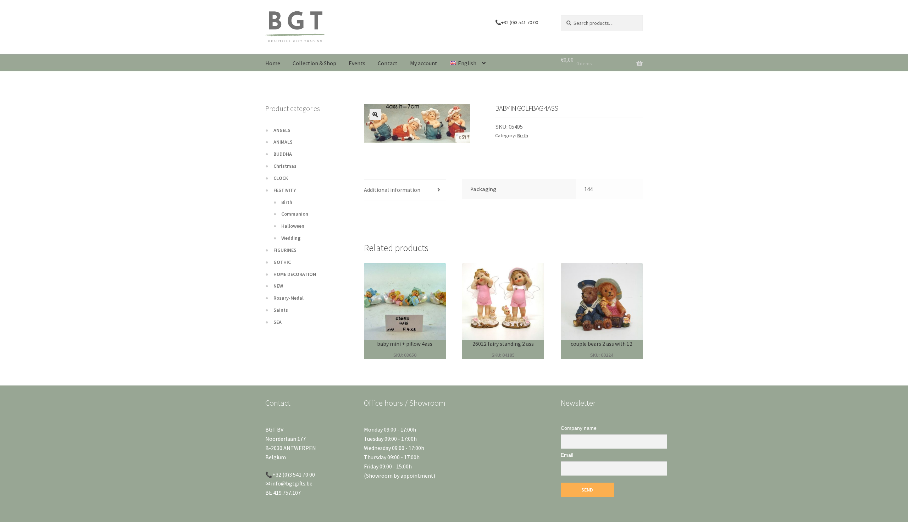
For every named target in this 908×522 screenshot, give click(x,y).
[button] (375, 114)
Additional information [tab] (392, 189)
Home (272, 63)
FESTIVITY (284, 190)
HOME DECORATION (294, 274)
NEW (278, 286)
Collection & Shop (314, 63)
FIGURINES (285, 250)
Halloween (292, 226)
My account (423, 63)
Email (567, 455)
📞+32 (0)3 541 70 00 (516, 22)
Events (357, 63)
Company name (579, 428)
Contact (388, 63)
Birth (522, 135)
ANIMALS (283, 142)
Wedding (290, 238)
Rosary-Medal (288, 298)
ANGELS (281, 130)
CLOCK (280, 178)
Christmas (285, 166)
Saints (280, 310)
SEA (277, 322)
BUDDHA (282, 154)
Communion (294, 214)
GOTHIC (282, 262)
